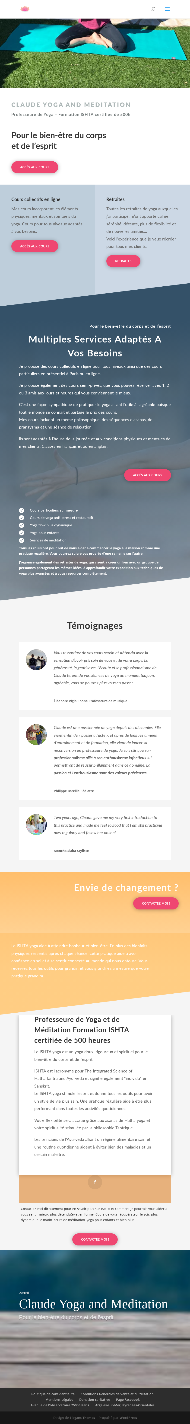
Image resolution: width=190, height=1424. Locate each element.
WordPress (128, 1417)
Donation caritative (94, 1399)
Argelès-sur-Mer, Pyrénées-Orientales (125, 1405)
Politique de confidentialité (53, 1394)
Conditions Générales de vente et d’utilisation (117, 1394)
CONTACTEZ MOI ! (156, 903)
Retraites (123, 261)
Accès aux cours (34, 167)
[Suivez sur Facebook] (95, 1182)
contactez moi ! (95, 1239)
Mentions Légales (59, 1399)
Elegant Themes (82, 1417)
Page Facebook (128, 1399)
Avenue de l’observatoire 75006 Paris (60, 1405)
